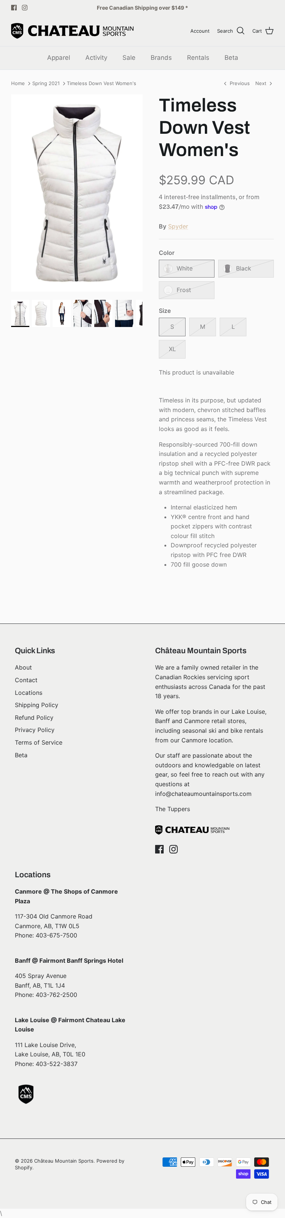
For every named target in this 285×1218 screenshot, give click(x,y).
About (23, 667)
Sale (128, 57)
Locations (28, 692)
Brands (161, 57)
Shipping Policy (36, 705)
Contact (26, 680)
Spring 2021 (46, 84)
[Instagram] (24, 7)
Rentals (198, 57)
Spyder (178, 226)
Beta (231, 57)
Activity (96, 57)
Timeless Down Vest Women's (101, 84)
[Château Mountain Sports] (72, 31)
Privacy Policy (35, 729)
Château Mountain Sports (64, 1161)
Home (18, 84)
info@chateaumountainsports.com (203, 793)
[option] (76, 193)
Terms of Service (38, 742)
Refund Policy (34, 717)
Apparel (58, 57)
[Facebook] (14, 7)
